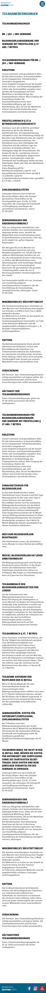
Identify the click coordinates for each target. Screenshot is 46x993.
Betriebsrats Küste (7, 4)
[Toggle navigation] (42, 4)
